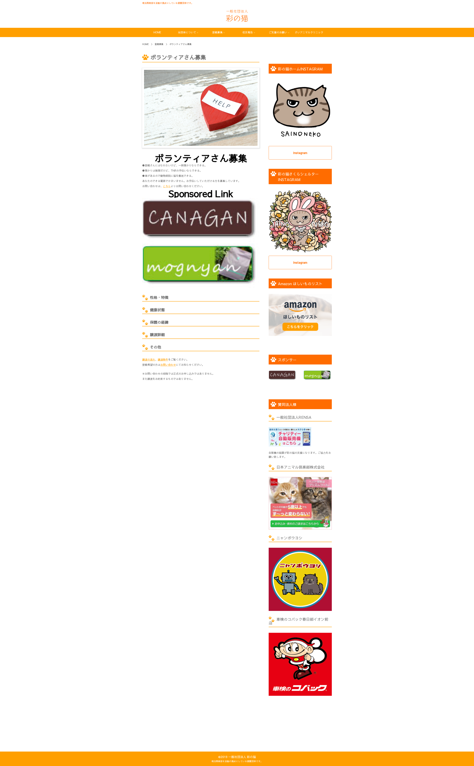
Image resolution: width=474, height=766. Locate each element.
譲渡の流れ (148, 359)
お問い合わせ (168, 365)
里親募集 (159, 44)
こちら (167, 186)
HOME (157, 32)
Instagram (300, 153)
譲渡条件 (163, 359)
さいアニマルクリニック (309, 32)
